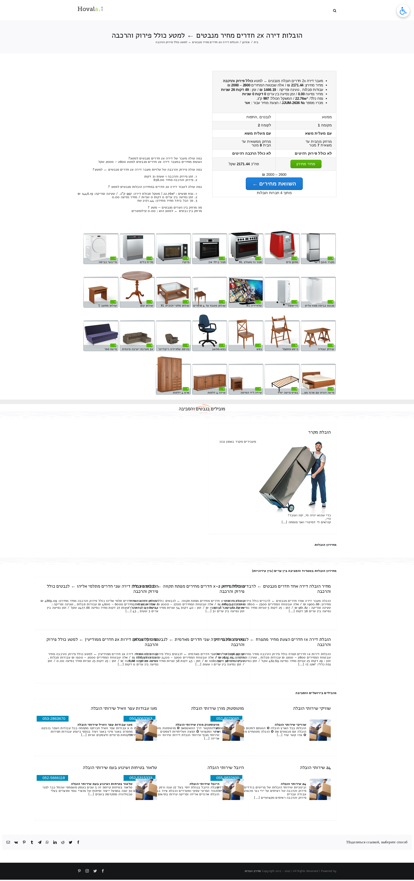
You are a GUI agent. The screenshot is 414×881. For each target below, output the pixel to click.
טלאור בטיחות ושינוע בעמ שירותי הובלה (120, 767)
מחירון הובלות (325, 544)
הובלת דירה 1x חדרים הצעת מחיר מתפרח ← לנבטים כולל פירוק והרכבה (272, 642)
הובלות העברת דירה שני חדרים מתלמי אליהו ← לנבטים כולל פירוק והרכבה (102, 589)
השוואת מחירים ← (274, 184)
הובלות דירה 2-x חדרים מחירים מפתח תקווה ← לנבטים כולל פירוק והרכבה (189, 589)
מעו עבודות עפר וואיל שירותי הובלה (124, 708)
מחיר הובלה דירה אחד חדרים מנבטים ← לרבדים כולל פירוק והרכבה (276, 589)
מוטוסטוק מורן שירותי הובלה (217, 708)
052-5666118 (53, 778)
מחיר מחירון (305, 164)
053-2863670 (53, 718)
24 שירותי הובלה (315, 767)
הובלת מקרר (319, 432)
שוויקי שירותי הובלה (312, 708)
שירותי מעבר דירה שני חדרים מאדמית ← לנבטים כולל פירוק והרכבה (189, 642)
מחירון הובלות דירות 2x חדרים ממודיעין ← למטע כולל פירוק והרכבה (102, 642)
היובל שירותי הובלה (225, 767)
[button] (334, 10)
